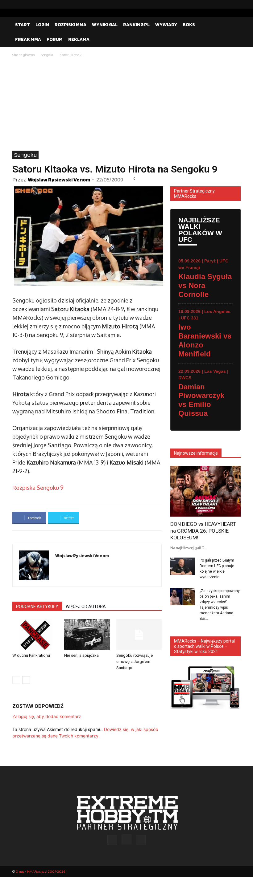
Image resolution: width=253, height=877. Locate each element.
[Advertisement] (126, 104)
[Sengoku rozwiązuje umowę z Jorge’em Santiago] (139, 634)
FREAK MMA (28, 39)
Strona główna (23, 54)
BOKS (189, 24)
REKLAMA (78, 39)
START (22, 24)
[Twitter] (236, 4)
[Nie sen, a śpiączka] (87, 634)
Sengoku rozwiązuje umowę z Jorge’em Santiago (134, 661)
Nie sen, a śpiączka (81, 655)
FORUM (55, 39)
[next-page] (26, 680)
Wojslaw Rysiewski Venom (59, 179)
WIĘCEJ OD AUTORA (86, 606)
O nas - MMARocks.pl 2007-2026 (40, 871)
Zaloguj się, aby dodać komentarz (46, 716)
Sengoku (47, 54)
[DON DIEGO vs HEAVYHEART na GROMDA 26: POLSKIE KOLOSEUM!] (205, 491)
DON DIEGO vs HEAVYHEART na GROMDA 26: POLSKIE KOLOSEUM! (203, 531)
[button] (233, 24)
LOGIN (42, 24)
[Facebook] (216, 4)
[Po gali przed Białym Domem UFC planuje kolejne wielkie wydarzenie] (182, 566)
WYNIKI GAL (105, 24)
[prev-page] (16, 680)
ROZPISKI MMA (70, 24)
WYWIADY (166, 24)
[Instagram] (226, 4)
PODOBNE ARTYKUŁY (37, 606)
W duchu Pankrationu (31, 655)
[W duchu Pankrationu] (35, 634)
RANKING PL (136, 24)
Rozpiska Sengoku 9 (38, 487)
